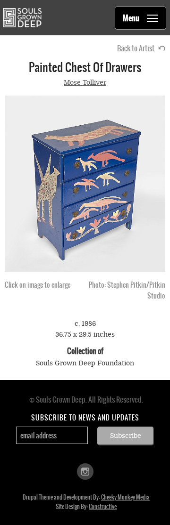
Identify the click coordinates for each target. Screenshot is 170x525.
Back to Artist (135, 48)
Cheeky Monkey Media (125, 497)
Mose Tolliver (85, 83)
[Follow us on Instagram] (85, 471)
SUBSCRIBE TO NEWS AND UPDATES (85, 417)
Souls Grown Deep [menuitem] (22, 17)
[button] (85, 184)
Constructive (103, 506)
